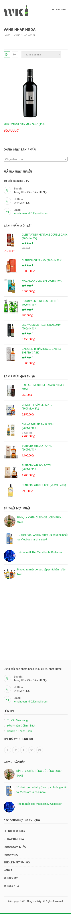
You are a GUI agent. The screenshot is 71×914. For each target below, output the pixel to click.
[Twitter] (31, 750)
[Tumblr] (23, 750)
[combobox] (36, 159)
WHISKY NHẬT (12, 886)
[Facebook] (7, 750)
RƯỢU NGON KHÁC (15, 846)
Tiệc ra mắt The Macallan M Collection (40, 552)
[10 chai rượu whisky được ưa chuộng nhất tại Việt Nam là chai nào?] (9, 538)
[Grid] (7, 54)
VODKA (8, 870)
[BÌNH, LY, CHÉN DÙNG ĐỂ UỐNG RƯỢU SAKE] (9, 521)
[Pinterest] (15, 750)
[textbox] (35, 159)
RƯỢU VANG (11, 854)
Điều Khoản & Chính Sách (21, 725)
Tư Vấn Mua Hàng (17, 720)
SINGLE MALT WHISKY (17, 862)
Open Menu (61, 9)
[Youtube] (39, 750)
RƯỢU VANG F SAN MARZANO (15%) (25, 124)
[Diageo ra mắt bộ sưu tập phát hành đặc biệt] (9, 573)
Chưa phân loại (14, 839)
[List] (15, 54)
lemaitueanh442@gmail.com (31, 213)
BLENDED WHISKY (14, 831)
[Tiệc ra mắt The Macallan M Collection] (9, 556)
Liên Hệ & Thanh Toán (19, 731)
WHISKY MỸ (11, 878)
